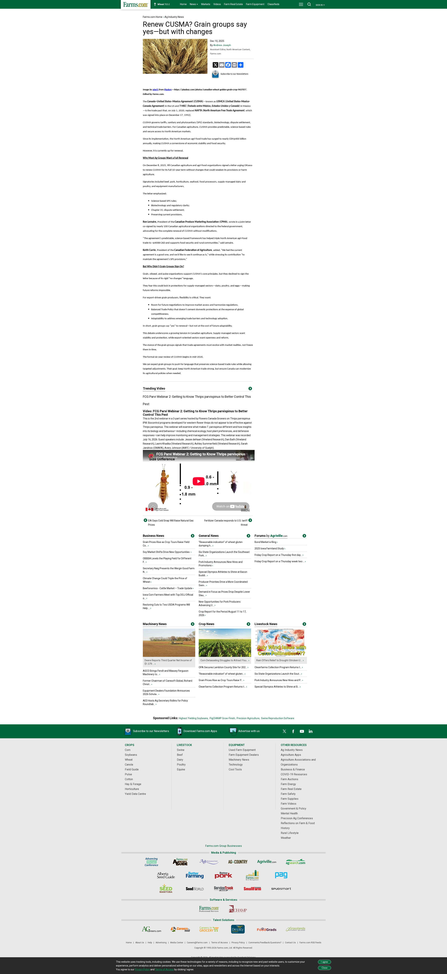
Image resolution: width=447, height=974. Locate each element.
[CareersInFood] (180, 929)
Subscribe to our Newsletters (234, 74)
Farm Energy (288, 784)
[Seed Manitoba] (166, 888)
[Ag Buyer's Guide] (180, 862)
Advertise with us (249, 731)
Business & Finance (293, 769)
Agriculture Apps (291, 754)
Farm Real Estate (233, 4)
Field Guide (132, 769)
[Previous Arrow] (145, 520)
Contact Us (290, 942)
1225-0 (165, 4)
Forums (271, 536)
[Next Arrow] (250, 520)
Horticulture (132, 789)
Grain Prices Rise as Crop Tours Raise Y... (221, 680)
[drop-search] (309, 4)
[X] (284, 731)
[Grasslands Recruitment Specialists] (295, 929)
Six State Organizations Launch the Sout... (278, 673)
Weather (286, 837)
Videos (217, 4)
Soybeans (131, 754)
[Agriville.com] (267, 862)
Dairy (180, 759)
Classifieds (273, 4)
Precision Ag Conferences (297, 818)
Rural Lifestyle (290, 833)
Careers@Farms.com (197, 942)
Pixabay (168, 89)
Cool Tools (235, 769)
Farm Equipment (255, 4)
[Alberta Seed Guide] (166, 875)
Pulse (128, 774)
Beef (180, 754)
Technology (236, 764)
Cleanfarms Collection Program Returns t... (222, 686)
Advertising (161, 942)
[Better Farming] (195, 875)
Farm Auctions (289, 779)
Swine (180, 750)
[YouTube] (301, 731)
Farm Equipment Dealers (244, 754)
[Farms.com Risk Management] (252, 875)
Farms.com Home (152, 17)
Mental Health (289, 813)
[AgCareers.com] (151, 929)
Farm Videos (288, 803)
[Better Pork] (224, 875)
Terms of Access (219, 942)
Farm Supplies (289, 798)
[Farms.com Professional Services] (209, 909)
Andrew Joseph (222, 45)
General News (209, 536)
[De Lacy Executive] (238, 929)
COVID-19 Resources (294, 774)
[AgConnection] (209, 862)
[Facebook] (293, 731)
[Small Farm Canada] (252, 888)
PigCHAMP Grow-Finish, (223, 718)
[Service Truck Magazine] (224, 888)
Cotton (129, 779)
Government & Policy (293, 808)
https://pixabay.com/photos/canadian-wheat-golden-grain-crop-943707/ (210, 89)
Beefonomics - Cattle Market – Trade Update (167, 588)
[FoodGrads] (267, 929)
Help (150, 942)
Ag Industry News (174, 17)
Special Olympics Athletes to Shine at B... (277, 686)
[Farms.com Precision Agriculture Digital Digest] (281, 875)
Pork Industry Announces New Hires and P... (278, 680)
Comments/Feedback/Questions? (264, 942)
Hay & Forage (133, 784)
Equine (181, 769)
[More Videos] (250, 389)
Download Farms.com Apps (200, 731)
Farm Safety (288, 794)
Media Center (176, 942)
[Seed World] (195, 888)
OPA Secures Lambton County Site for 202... (223, 667)
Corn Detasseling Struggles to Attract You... (224, 660)
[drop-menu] (301, 4)
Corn (127, 750)
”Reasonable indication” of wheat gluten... (221, 673)
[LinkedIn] (310, 731)
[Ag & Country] (238, 862)
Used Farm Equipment (242, 750)
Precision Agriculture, (248, 718)
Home (183, 4)
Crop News (206, 624)
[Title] (192, 536)
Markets (205, 4)
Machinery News (155, 624)
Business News (153, 536)
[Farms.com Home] (136, 5)
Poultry (181, 764)
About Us (139, 942)
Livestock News (266, 624)
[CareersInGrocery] (209, 929)
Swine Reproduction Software (277, 718)
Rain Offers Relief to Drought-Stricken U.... (279, 660)
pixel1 (155, 89)
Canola (129, 764)
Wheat (129, 759)
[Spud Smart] (281, 888)
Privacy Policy (238, 942)
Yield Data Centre (135, 794)
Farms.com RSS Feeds (310, 942)
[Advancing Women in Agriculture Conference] (151, 862)
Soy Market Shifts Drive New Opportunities (166, 552)
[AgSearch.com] (295, 862)
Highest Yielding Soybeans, (193, 718)
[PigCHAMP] (238, 909)
